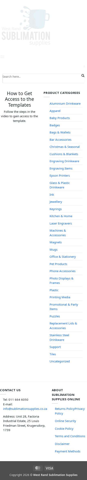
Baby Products (60, 118)
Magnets (56, 242)
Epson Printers (60, 175)
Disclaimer (62, 444)
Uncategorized (60, 361)
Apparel (55, 111)
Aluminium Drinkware (65, 103)
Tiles (53, 354)
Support (55, 347)
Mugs (53, 249)
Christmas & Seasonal (65, 147)
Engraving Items (61, 168)
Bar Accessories (60, 139)
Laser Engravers (61, 223)
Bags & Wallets (60, 132)
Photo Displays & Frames (61, 280)
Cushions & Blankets (64, 154)
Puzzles (55, 316)
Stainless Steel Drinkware (59, 337)
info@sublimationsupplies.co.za (25, 409)
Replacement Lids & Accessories (63, 325)
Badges (55, 125)
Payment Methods (67, 451)
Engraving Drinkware (64, 161)
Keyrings (56, 209)
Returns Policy (65, 409)
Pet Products (58, 264)
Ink (52, 194)
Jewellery (56, 202)
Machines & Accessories (58, 232)
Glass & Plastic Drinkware (60, 185)
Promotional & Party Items (64, 306)
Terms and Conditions (70, 436)
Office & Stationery (63, 256)
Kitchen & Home (61, 216)
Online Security (65, 421)
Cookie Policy (64, 428)
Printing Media (60, 297)
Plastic (54, 290)
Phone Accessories (62, 271)
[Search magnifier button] (83, 76)
